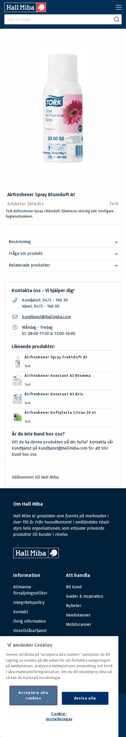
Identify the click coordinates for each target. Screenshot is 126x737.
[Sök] (116, 19)
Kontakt (20, 611)
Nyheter (73, 605)
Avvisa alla (85, 698)
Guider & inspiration (84, 596)
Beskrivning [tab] (20, 241)
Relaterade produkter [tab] (29, 265)
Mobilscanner (78, 624)
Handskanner (78, 615)
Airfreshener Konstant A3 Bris (54, 394)
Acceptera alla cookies (33, 695)
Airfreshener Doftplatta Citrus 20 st (60, 413)
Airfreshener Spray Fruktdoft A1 (56, 357)
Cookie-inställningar (59, 716)
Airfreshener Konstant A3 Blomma (58, 376)
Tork (114, 203)
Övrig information (29, 621)
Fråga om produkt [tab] (25, 253)
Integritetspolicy (29, 602)
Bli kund (73, 586)
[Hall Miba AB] (25, 10)
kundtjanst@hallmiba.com (46, 316)
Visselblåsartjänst (30, 630)
